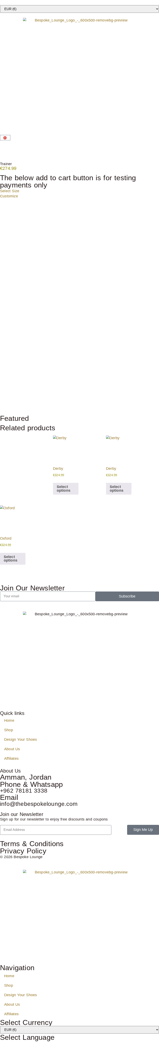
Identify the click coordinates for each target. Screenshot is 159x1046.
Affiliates (11, 758)
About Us (12, 749)
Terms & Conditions (32, 844)
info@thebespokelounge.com (38, 804)
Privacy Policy (23, 851)
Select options (63, 489)
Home (9, 720)
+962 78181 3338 (23, 790)
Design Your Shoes (20, 739)
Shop (8, 730)
